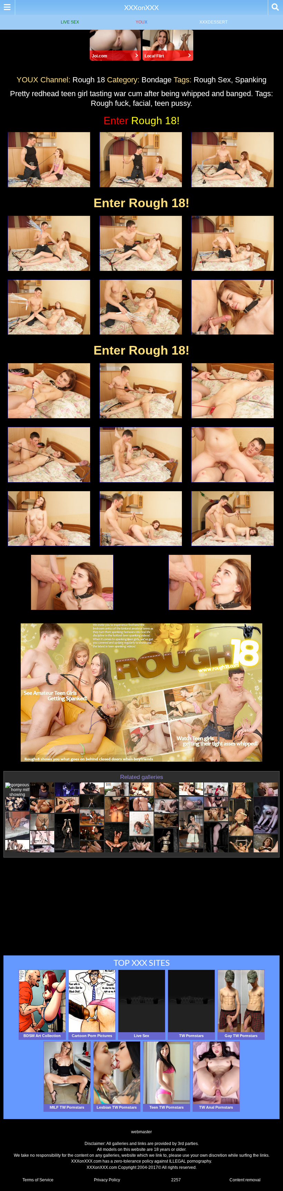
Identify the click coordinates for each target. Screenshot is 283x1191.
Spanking (250, 79)
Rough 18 (88, 79)
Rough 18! (141, 120)
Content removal (245, 1180)
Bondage (157, 79)
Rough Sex (212, 79)
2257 (176, 1180)
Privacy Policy (107, 1180)
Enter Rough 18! (141, 203)
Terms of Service (37, 1180)
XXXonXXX (141, 7)
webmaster (141, 1131)
